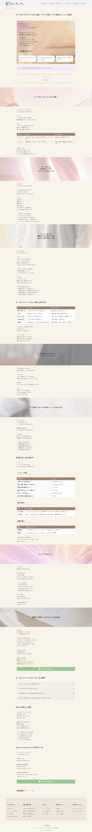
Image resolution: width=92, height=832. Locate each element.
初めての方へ (10, 808)
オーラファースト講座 (77, 811)
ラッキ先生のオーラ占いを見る (25, 731)
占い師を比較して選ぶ (12, 816)
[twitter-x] (44, 825)
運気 (33, 790)
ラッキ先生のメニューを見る (25, 733)
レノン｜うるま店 (46, 808)
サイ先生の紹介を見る (23, 737)
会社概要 (55, 827)
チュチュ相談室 (60, 813)
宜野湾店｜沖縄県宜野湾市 (29, 811)
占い (30, 790)
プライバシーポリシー (39, 827)
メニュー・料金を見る (12, 811)
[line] (47, 825)
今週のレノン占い (60, 811)
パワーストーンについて (77, 808)
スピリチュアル (20, 790)
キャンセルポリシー (49, 827)
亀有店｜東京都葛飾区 (28, 813)
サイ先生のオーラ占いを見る (25, 735)
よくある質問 (10, 813)
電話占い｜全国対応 (27, 816)
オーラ (27, 790)
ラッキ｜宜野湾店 (46, 811)
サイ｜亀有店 (45, 813)
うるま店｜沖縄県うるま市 (29, 808)
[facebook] (42, 825)
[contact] (49, 825)
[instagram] (46, 825)
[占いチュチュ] (15, 3)
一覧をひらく (46, 79)
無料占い (58, 808)
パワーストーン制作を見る (24, 739)
